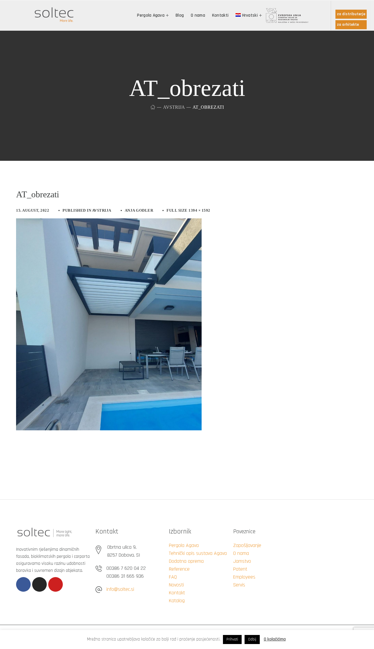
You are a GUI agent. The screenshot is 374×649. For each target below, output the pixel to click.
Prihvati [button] (232, 639)
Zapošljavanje (247, 545)
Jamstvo (242, 561)
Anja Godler (139, 210)
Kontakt (177, 592)
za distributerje (351, 14)
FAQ (173, 577)
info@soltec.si (120, 589)
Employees (244, 577)
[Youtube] (55, 584)
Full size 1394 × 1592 (188, 210)
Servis (239, 584)
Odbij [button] (252, 639)
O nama (241, 553)
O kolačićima (275, 639)
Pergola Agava (184, 545)
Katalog (177, 600)
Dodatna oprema (186, 561)
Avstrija (174, 107)
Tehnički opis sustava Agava (198, 553)
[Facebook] (23, 584)
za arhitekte (348, 24)
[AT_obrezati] (109, 223)
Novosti (176, 584)
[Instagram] (39, 584)
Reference (179, 569)
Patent (240, 569)
